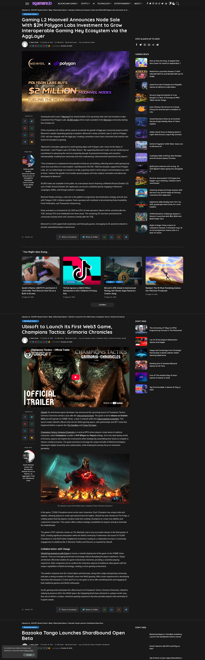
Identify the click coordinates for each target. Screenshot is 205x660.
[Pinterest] (25, 128)
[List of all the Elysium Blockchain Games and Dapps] (141, 341)
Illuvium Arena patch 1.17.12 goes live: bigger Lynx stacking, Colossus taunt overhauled (165, 180)
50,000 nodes (73, 120)
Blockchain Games (30, 14)
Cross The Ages (89, 425)
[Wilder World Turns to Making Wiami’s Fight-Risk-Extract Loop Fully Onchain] (141, 133)
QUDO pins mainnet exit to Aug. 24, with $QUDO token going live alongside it (166, 168)
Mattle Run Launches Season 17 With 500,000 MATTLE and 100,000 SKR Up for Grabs (166, 73)
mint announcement (85, 416)
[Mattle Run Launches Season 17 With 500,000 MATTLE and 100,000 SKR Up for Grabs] (141, 74)
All (83, 42)
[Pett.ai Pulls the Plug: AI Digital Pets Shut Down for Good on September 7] (141, 62)
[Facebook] (25, 121)
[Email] (32, 142)
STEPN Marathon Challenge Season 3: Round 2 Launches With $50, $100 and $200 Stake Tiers (165, 216)
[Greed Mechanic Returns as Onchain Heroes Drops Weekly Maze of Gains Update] (141, 121)
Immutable (98, 644)
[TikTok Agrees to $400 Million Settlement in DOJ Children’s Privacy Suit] (82, 271)
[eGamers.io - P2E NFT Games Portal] (42, 3)
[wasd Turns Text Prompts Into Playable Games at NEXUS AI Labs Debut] (141, 86)
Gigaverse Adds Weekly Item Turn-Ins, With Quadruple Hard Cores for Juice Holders (165, 204)
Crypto (110, 282)
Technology (71, 282)
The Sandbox (73, 425)
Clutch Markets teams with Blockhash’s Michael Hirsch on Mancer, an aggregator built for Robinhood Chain (28, 472)
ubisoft (124, 338)
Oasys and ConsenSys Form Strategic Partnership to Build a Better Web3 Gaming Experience (165, 352)
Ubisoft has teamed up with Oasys (55, 553)
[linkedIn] (25, 135)
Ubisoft (44, 412)
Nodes (93, 42)
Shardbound (105, 644)
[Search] (178, 3)
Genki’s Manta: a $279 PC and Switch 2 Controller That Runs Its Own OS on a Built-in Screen (39, 291)
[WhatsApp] (32, 128)
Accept (29, 655)
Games (28, 282)
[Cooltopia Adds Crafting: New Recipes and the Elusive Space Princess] (141, 157)
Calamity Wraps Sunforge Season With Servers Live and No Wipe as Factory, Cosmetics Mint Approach (166, 192)
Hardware (38, 282)
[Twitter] (32, 121)
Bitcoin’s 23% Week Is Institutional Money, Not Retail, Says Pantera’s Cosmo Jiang (120, 291)
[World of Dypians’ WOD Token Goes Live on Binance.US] (141, 145)
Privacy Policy (28, 650)
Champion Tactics (90, 338)
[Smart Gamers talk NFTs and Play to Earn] (141, 647)
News (119, 282)
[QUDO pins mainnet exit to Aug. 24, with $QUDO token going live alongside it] (141, 169)
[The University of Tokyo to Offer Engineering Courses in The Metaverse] (141, 329)
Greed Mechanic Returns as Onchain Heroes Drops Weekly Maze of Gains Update (165, 121)
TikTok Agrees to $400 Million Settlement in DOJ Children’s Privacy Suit (80, 291)
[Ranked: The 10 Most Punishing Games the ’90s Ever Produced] (164, 271)
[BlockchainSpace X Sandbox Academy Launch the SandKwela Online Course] (141, 635)
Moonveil (87, 42)
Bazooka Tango (89, 644)
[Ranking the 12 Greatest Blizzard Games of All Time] (141, 365)
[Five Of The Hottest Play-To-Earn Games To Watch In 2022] (141, 377)
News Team (34, 42)
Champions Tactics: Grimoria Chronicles (108, 338)
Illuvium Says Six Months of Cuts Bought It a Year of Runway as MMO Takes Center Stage (164, 97)
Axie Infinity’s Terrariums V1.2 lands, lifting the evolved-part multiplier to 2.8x (165, 109)
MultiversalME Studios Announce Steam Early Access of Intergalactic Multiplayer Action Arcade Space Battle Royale (28, 178)
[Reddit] (32, 135)
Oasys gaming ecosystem (108, 419)
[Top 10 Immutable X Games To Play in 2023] (141, 388)
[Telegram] (25, 142)
